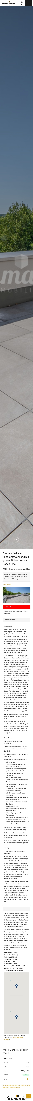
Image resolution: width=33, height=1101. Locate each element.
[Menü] (29, 2)
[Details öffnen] (27, 1079)
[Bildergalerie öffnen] (17, 595)
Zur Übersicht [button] (8, 584)
